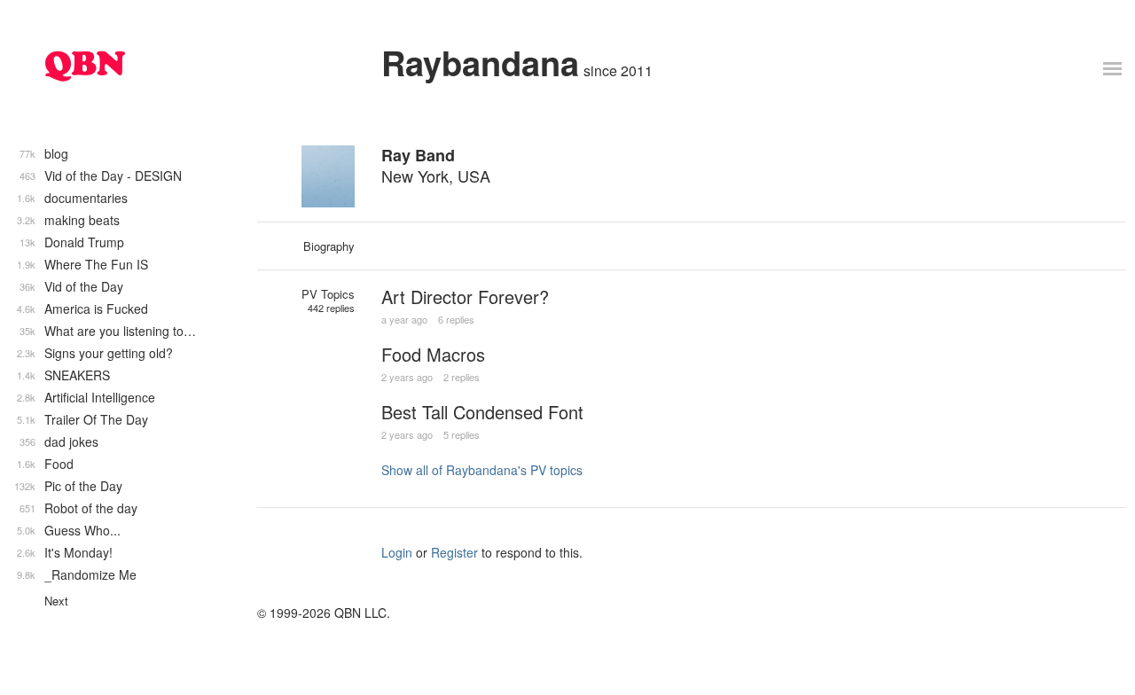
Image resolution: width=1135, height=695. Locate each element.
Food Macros (433, 354)
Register (454, 552)
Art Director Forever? (465, 296)
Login (396, 552)
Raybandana (480, 62)
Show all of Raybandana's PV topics (482, 470)
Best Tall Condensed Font (482, 412)
